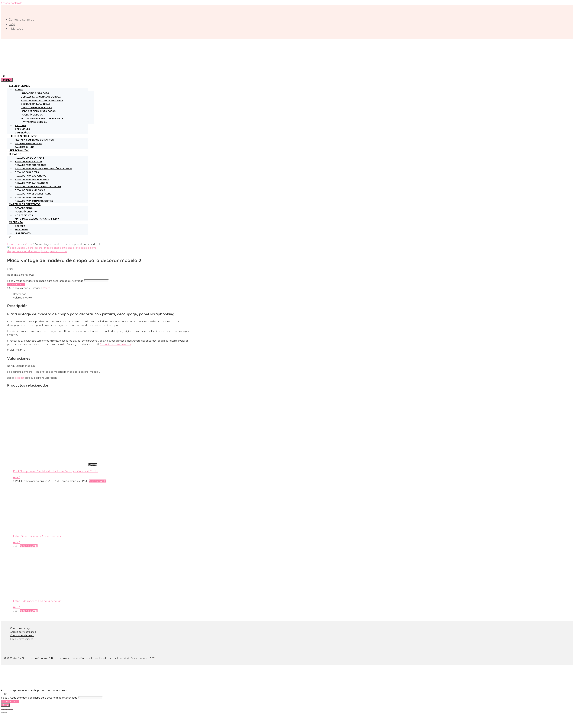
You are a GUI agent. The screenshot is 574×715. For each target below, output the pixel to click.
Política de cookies (58, 658)
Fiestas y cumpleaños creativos (34, 139)
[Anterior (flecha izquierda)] (2, 712)
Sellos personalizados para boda (42, 118)
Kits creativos (24, 215)
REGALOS (15, 154)
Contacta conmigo (21, 19)
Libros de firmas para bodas (38, 111)
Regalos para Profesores (30, 165)
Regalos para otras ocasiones (34, 200)
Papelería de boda (32, 114)
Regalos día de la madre (29, 157)
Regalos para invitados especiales (42, 100)
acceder (19, 377)
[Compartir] (5, 709)
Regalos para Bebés (27, 172)
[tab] (101, 294)
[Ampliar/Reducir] (11, 709)
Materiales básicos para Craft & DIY (37, 218)
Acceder (20, 226)
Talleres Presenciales (28, 143)
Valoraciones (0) (22, 297)
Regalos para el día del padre (33, 193)
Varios (28, 244)
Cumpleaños (22, 132)
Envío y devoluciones (21, 639)
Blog (12, 24)
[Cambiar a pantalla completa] (8, 709)
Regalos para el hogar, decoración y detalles (43, 168)
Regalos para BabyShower (31, 175)
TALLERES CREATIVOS (23, 136)
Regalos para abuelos (28, 161)
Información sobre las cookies (87, 658)
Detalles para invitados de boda (41, 96)
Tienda (19, 244)
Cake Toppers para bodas (36, 107)
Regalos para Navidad (28, 197)
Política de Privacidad (117, 658)
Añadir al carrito (16, 284)
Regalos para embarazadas (32, 179)
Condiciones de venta (22, 635)
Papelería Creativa (26, 211)
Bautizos (20, 125)
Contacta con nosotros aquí (115, 344)
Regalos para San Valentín (31, 182)
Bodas (19, 89)
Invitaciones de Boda (34, 121)
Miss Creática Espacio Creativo (30, 658)
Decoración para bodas (35, 103)
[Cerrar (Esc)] (2, 709)
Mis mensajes (22, 233)
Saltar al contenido (11, 2)
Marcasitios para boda (35, 93)
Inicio (10, 244)
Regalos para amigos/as (30, 190)
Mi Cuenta (16, 222)
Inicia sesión (17, 28)
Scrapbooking (24, 208)
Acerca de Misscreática (23, 631)
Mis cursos (21, 229)
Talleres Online (24, 147)
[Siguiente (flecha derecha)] (5, 712)
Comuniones (22, 129)
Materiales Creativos (25, 204)
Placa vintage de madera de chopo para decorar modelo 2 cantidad (45, 280)
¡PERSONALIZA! (19, 150)
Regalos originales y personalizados (38, 186)
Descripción (19, 293)
